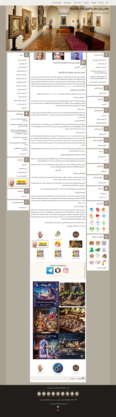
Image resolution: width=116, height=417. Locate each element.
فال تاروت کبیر (22, 63)
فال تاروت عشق (22, 96)
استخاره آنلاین (67, 2)
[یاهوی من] (77, 394)
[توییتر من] (53, 394)
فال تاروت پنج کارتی (21, 82)
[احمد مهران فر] (77, 56)
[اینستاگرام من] (63, 394)
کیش (70, 136)
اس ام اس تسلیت (102, 63)
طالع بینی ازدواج (102, 145)
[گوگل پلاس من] (48, 394)
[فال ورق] (46, 346)
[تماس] (58, 394)
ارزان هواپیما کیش (54, 93)
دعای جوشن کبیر (102, 156)
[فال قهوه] (72, 320)
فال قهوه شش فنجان (101, 123)
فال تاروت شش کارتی (21, 85)
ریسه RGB (103, 193)
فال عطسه (23, 196)
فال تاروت (93, 2)
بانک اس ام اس (77, 2)
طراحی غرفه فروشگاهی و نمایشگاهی (21, 149)
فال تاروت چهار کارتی (21, 78)
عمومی (76, 378)
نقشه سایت (52, 403)
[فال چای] (72, 346)
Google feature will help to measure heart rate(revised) (19, 125)
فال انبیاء (104, 104)
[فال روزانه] (46, 294)
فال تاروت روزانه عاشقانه (20, 100)
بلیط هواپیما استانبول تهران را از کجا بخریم (19, 143)
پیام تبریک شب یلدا (21, 176)
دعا (105, 160)
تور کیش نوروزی (70, 86)
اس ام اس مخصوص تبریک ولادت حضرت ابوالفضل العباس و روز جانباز (98, 77)
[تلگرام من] (72, 394)
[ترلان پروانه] (58, 56)
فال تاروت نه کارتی (21, 89)
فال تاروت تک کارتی (21, 71)
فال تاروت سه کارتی (21, 74)
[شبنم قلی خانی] (40, 56)
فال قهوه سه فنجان (101, 119)
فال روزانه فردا (22, 207)
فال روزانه (86, 2)
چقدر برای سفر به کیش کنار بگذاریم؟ (89, 8)
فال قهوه (104, 115)
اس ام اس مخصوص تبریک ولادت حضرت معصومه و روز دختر (98, 72)
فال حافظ (101, 2)
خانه (107, 2)
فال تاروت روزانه (22, 60)
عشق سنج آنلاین (102, 182)
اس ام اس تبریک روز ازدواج (99, 60)
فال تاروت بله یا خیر (21, 104)
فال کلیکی (103, 171)
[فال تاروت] (72, 294)
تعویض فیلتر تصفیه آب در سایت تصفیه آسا (19, 120)
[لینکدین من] (39, 394)
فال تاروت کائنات (22, 67)
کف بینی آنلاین (102, 134)
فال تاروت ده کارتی (21, 93)
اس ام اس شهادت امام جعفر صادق (97, 82)
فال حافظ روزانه (22, 168)
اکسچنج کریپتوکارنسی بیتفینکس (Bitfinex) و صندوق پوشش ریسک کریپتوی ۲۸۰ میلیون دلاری (19, 132)
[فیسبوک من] (67, 394)
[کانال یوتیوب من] (44, 394)
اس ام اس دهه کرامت (101, 67)
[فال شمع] (46, 320)
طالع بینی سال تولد (101, 267)
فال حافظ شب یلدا (22, 172)
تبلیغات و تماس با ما (56, 2)
